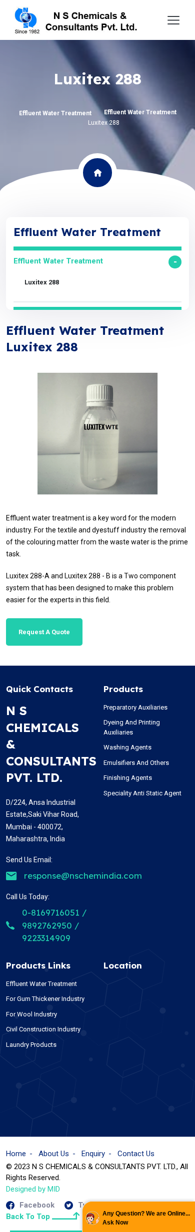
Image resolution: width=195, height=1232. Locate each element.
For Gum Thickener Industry (45, 998)
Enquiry (93, 1153)
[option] (97, 433)
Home (16, 1153)
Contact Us (136, 1153)
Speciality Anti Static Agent (143, 793)
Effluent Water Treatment (55, 113)
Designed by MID (33, 1189)
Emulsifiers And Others (136, 762)
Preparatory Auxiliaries (136, 707)
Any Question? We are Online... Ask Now (146, 1218)
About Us (53, 1153)
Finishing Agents (128, 777)
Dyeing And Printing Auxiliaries (132, 727)
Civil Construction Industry (43, 1029)
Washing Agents (128, 747)
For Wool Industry (31, 1014)
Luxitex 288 (41, 282)
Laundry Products (31, 1044)
